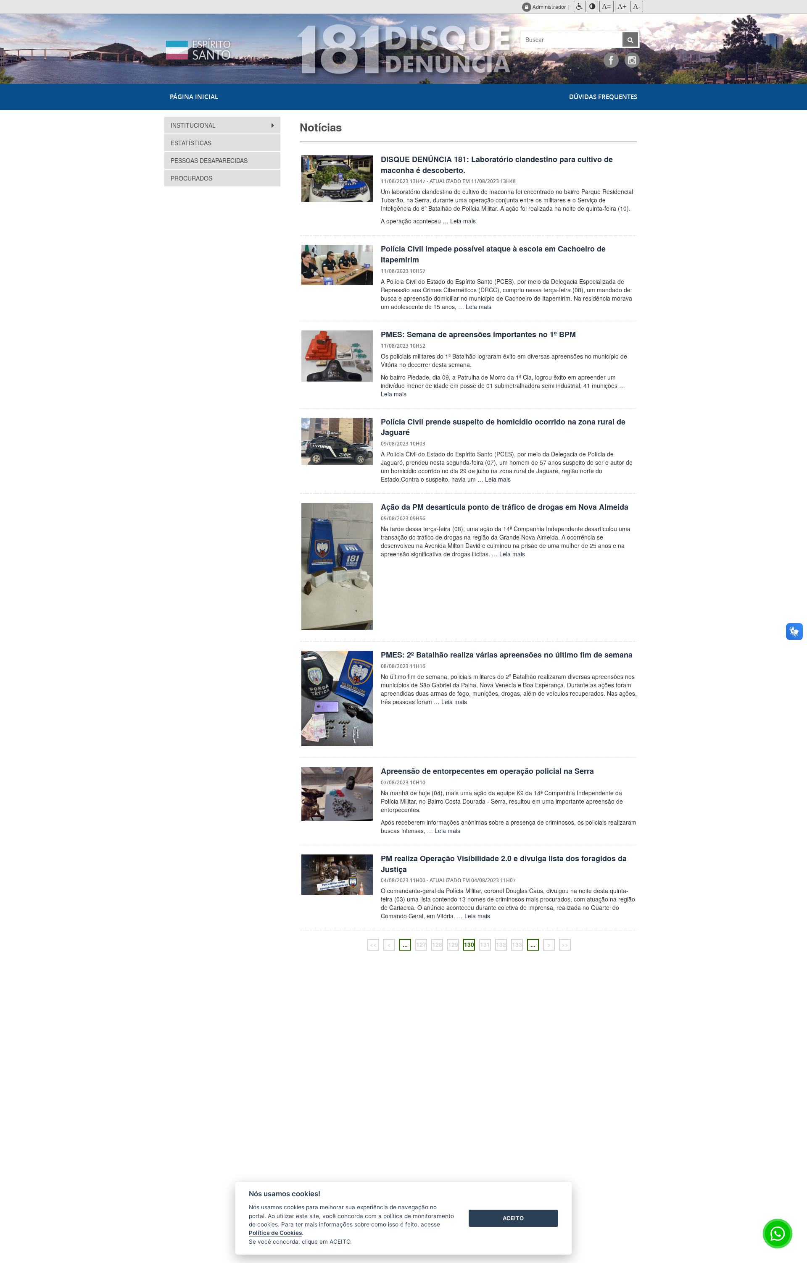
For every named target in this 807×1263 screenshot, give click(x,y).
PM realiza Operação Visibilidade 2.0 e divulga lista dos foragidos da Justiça (504, 864)
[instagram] (632, 60)
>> (565, 944)
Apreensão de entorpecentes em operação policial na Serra (487, 770)
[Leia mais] (337, 179)
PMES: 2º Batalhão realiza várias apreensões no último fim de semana (507, 654)
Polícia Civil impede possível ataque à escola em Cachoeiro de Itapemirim (493, 254)
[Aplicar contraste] (592, 6)
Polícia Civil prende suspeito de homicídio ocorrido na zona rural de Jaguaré (503, 427)
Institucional (194, 125)
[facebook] (611, 60)
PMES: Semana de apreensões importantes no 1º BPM (478, 334)
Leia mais (463, 221)
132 (501, 944)
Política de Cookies (275, 1232)
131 (485, 944)
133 (517, 944)
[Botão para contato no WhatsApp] (777, 1233)
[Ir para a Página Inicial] (216, 49)
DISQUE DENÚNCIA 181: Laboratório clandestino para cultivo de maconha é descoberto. (497, 165)
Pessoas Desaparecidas (209, 160)
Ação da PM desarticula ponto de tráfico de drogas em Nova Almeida (504, 506)
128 (437, 944)
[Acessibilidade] (579, 6)
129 (453, 944)
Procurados (191, 178)
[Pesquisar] (630, 39)
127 (421, 944)
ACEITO (513, 1218)
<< (373, 944)
